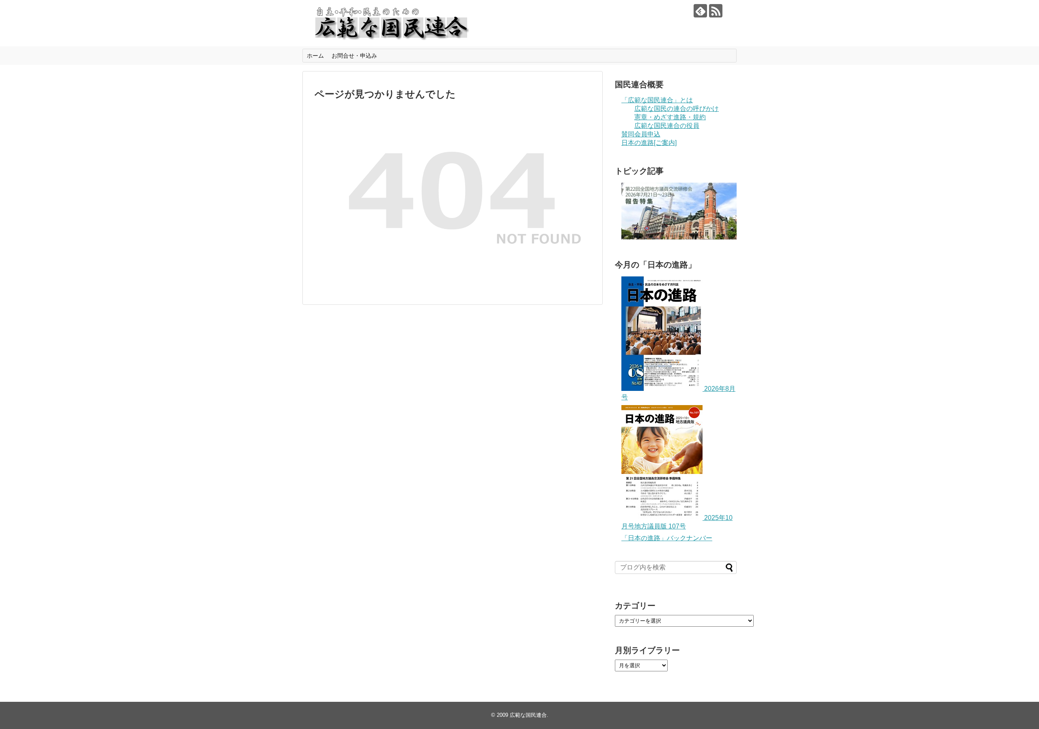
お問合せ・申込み (354, 55)
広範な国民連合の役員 (666, 125)
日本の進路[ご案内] (649, 142)
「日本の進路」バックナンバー (666, 538)
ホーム (315, 55)
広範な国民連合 (528, 715)
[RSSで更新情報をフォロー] (715, 10)
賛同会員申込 (640, 134)
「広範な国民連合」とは (657, 100)
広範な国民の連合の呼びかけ (676, 108)
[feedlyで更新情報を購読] (700, 10)
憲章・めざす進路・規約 (670, 117)
